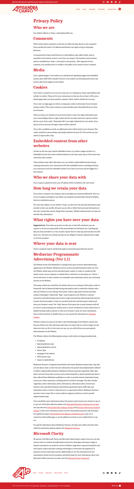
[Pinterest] (116, 2)
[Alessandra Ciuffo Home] (25, 9)
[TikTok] (120, 2)
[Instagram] (104, 2)
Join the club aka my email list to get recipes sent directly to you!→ (35, 2)
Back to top (115, 485)
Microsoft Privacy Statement (78, 458)
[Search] (120, 9)
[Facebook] (112, 2)
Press (84, 9)
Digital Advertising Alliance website (60, 407)
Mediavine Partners (72, 428)
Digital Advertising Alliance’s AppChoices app (66, 414)
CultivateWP (67, 485)
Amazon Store (112, 9)
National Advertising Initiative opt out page (83, 404)
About (78, 9)
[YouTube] (108, 2)
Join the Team (58, 473)
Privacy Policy (36, 485)
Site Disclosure (43, 485)
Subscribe (92, 9)
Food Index (101, 9)
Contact (41, 473)
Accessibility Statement (53, 485)
